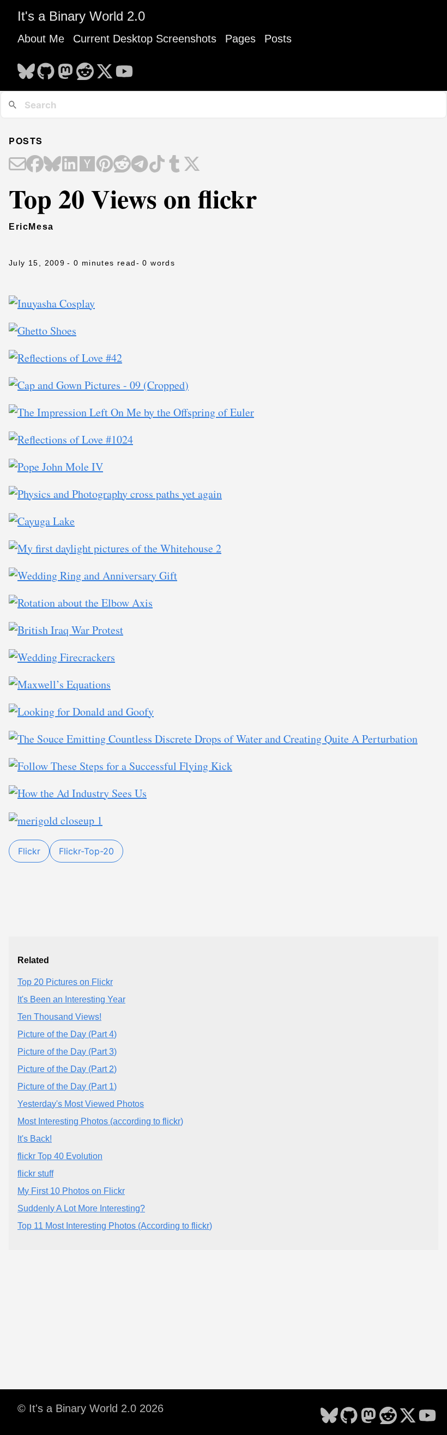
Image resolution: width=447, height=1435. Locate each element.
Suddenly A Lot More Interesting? (81, 1208)
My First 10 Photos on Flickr (71, 1191)
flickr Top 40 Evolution (59, 1156)
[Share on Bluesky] (52, 165)
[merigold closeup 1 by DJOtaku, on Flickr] (55, 820)
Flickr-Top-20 (86, 851)
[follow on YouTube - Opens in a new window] (124, 68)
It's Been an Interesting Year (71, 999)
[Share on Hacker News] (87, 165)
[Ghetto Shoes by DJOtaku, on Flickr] (42, 330)
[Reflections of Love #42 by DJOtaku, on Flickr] (65, 357)
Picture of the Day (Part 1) (67, 1086)
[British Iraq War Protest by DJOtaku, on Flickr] (66, 630)
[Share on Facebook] (35, 165)
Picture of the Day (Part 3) (67, 1051)
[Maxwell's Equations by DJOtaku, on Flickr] (60, 684)
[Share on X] (192, 165)
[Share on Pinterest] (104, 165)
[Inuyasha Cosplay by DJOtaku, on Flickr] (52, 303)
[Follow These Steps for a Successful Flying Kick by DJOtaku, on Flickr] (120, 766)
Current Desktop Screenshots (144, 39)
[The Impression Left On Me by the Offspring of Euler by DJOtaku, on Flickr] (131, 412)
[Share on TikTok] (157, 165)
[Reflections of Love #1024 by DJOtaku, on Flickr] (71, 439)
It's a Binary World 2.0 (81, 16)
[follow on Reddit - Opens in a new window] (85, 68)
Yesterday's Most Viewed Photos (80, 1103)
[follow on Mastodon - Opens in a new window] (65, 68)
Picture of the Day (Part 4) (67, 1034)
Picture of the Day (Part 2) (67, 1069)
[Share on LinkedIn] (69, 165)
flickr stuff (35, 1173)
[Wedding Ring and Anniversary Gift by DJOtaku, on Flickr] (93, 575)
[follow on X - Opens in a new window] (104, 68)
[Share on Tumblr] (174, 165)
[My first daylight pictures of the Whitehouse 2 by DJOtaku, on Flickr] (115, 548)
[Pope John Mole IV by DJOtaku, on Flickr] (56, 466)
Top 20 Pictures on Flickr (65, 982)
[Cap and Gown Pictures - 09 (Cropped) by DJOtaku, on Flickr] (99, 385)
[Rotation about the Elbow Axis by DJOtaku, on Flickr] (81, 602)
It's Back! (34, 1138)
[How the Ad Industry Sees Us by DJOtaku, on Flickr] (78, 793)
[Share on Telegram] (139, 165)
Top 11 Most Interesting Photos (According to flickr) (114, 1225)
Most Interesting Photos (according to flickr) (100, 1121)
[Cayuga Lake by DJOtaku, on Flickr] (42, 521)
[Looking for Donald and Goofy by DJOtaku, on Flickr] (81, 711)
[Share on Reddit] (122, 165)
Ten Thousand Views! (59, 1016)
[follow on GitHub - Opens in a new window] (46, 68)
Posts (278, 39)
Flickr (29, 851)
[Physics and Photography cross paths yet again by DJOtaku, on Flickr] (115, 493)
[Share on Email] (17, 165)
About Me (40, 39)
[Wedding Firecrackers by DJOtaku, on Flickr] (62, 657)
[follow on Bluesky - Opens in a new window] (26, 68)
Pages (240, 39)
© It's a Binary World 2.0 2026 (90, 1408)
